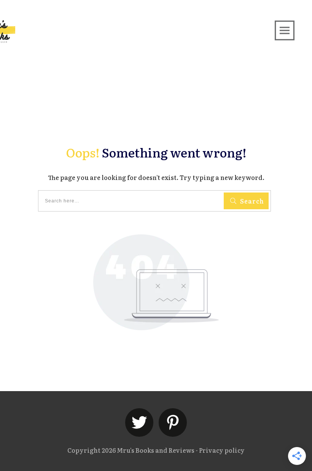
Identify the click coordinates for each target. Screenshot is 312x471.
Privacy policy (222, 450)
